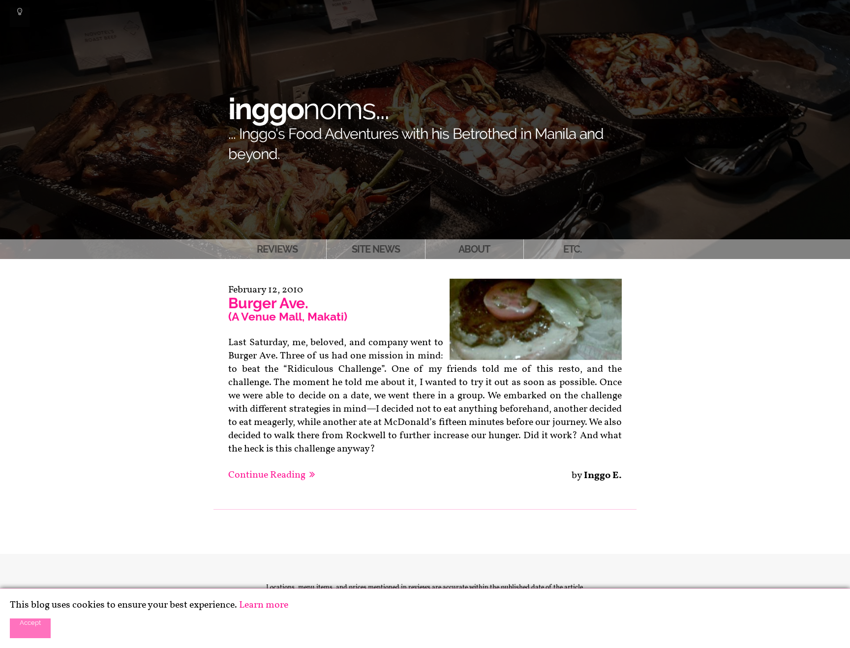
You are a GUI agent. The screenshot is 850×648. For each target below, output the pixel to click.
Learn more (263, 605)
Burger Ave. (287, 308)
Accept (30, 622)
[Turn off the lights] (20, 17)
